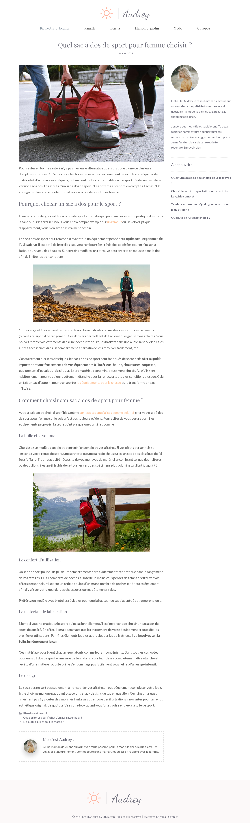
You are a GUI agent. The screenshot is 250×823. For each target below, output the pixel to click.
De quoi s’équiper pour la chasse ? (43, 721)
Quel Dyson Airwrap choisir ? (190, 217)
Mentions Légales (155, 817)
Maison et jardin (147, 28)
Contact (173, 817)
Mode (178, 28)
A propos (203, 28)
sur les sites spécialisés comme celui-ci (107, 412)
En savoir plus (192, 147)
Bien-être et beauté (55, 28)
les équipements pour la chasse (99, 382)
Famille (90, 28)
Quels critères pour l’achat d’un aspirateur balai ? (52, 717)
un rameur (114, 222)
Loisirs (115, 28)
